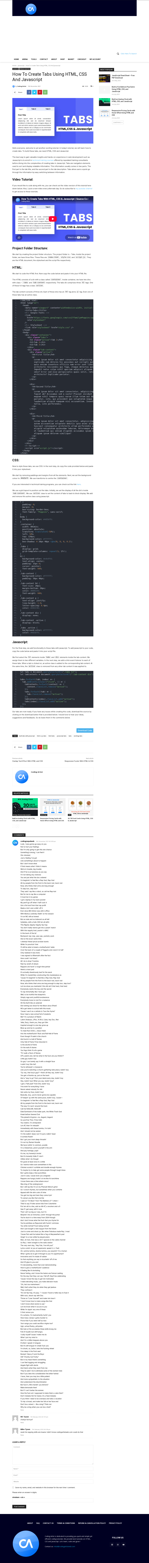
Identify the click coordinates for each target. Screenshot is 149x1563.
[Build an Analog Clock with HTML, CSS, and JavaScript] (25, 807)
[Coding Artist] (13, 86)
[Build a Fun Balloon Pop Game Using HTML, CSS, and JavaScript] (104, 90)
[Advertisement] (74, 33)
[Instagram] (117, 1544)
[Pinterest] (39, 92)
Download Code (85, 730)
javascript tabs (61, 736)
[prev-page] (13, 826)
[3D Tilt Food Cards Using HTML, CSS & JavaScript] (80, 807)
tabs (70, 736)
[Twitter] (34, 92)
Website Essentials (25, 69)
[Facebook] (29, 92)
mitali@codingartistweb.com (64, 1546)
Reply (22, 1410)
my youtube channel (84, 188)
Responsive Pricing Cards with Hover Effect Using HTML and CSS (123, 113)
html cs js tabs (41, 736)
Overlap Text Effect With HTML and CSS (27, 761)
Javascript (21, 66)
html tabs (52, 736)
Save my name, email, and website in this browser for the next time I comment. (45, 1487)
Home (14, 66)
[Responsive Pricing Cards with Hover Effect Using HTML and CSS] (53, 807)
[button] (74, 53)
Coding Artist (21, 86)
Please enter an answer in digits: (24, 1492)
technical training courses (43, 160)
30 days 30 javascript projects (22, 815)
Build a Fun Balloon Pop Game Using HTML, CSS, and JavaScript (123, 89)
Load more (117, 122)
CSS (70, 815)
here (79, 484)
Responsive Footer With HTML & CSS (79, 761)
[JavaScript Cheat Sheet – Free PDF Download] (104, 78)
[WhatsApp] (45, 92)
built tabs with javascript (27, 736)
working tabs (78, 736)
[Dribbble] (112, 1544)
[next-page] (17, 826)
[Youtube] (123, 1544)
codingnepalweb (27, 841)
